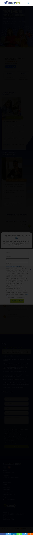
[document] (16, 267)
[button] (30, 269)
